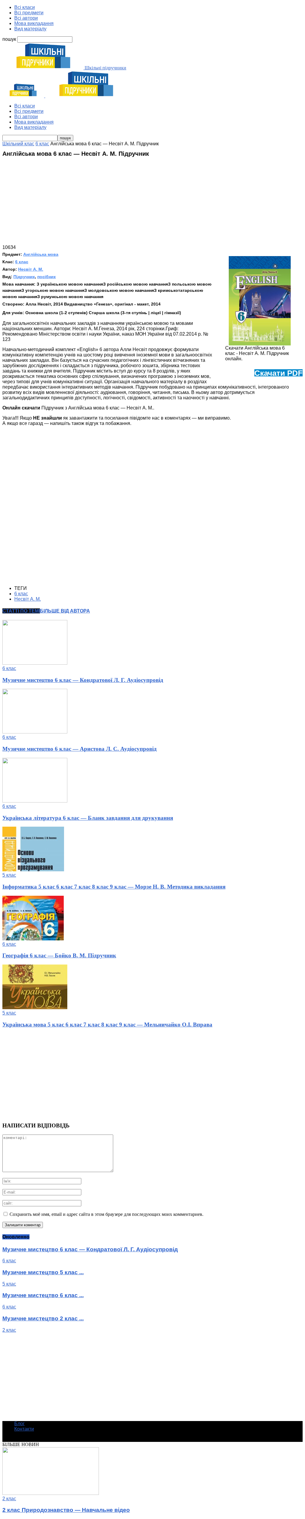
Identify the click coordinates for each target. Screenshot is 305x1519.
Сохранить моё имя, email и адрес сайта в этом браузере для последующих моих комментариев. (106, 1214)
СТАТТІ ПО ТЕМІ (21, 610)
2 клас (9, 1330)
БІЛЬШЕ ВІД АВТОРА (65, 610)
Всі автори (26, 18)
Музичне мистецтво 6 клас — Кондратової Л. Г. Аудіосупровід (82, 680)
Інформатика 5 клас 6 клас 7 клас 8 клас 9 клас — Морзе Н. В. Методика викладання (113, 887)
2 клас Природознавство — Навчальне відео (66, 1510)
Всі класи (24, 7)
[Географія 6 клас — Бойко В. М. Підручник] (33, 938)
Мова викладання (34, 23)
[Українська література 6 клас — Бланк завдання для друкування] (34, 800)
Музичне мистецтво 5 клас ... (43, 1272)
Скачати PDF (278, 373)
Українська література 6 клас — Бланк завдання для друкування (87, 818)
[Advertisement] (152, 203)
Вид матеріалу (30, 28)
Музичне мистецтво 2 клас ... (43, 1318)
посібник (46, 276)
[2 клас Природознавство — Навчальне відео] (50, 1493)
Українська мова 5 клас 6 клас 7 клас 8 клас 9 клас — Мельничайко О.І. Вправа (107, 1024)
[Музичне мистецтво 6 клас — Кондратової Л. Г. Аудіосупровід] (34, 663)
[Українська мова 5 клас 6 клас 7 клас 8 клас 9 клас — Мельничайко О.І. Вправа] (34, 1007)
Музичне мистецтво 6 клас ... (43, 1295)
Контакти (24, 1428)
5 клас (9, 875)
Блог (19, 1423)
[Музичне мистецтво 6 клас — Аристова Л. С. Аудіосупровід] (34, 731)
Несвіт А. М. (30, 269)
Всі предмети (28, 12)
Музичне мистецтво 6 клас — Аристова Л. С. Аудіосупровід (79, 749)
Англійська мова (40, 254)
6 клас (21, 261)
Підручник (24, 276)
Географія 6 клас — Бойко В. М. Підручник (59, 955)
